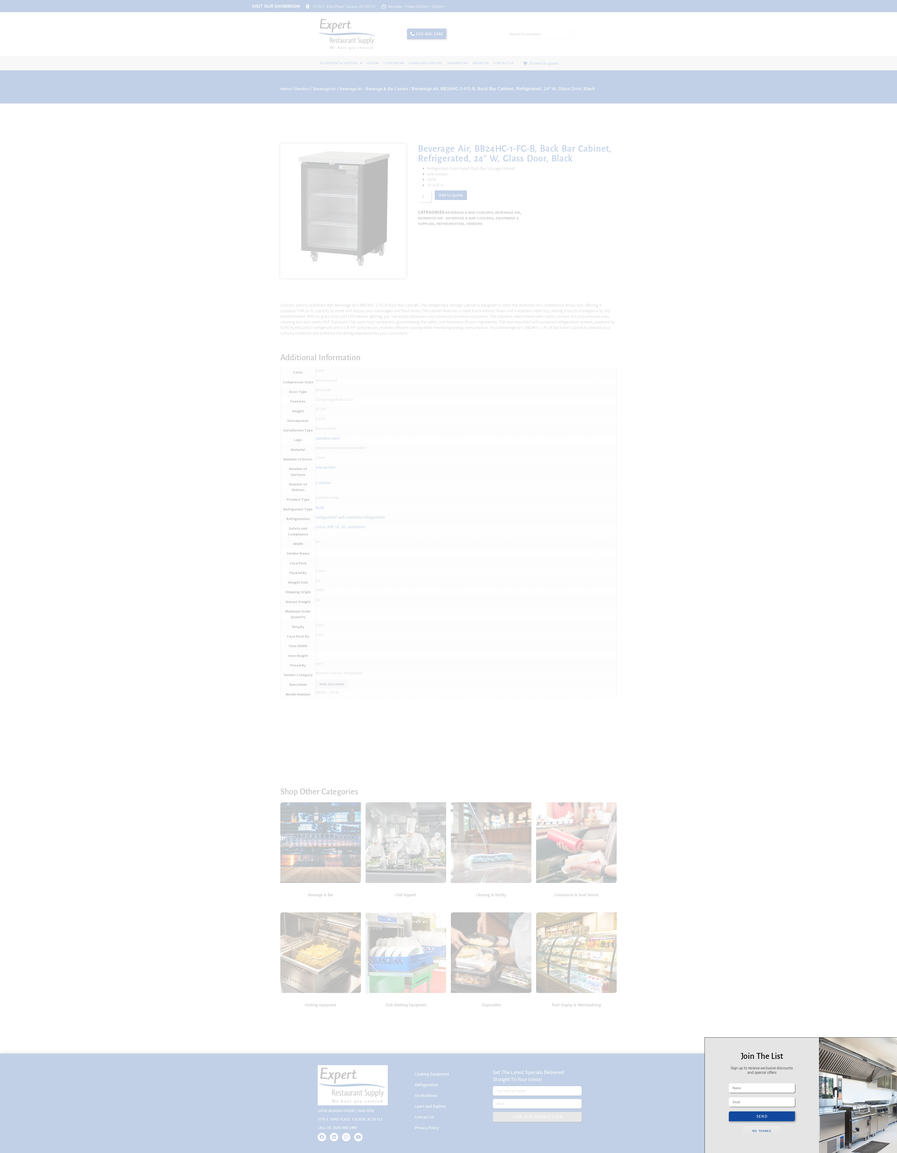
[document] (448, 576)
